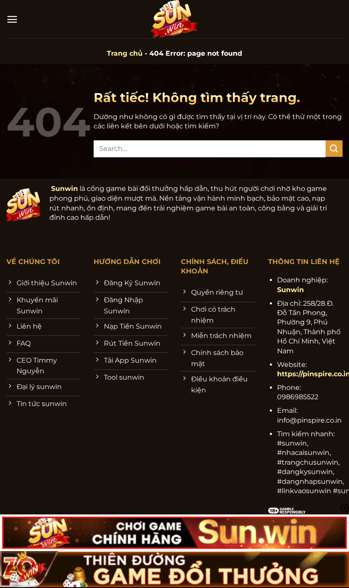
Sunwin (64, 189)
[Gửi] (334, 148)
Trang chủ (125, 53)
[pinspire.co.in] (174, 19)
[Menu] (12, 19)
